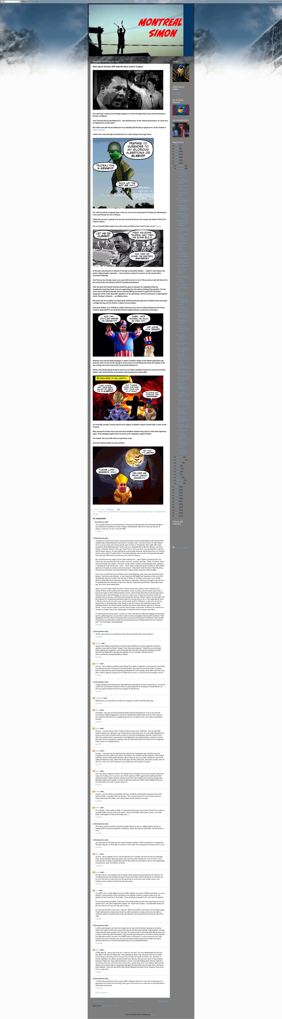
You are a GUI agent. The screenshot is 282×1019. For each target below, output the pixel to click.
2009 (177, 507)
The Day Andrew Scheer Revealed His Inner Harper (182, 237)
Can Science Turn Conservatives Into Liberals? (182, 200)
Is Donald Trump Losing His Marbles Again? (182, 254)
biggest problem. (99, 130)
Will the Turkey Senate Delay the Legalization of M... (182, 419)
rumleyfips (99, 698)
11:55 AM (99, 531)
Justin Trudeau (136, 512)
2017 (177, 163)
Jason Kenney (125, 512)
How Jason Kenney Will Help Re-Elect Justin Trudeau (182, 436)
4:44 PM (98, 722)
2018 (177, 160)
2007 (177, 513)
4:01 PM (98, 691)
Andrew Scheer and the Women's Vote (182, 187)
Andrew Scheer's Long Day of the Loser (182, 229)
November (181, 168)
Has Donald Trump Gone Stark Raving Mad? (181, 173)
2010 (177, 504)
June (179, 469)
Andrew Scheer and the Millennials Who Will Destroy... (182, 386)
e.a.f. (97, 890)
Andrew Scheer (103, 512)
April (178, 474)
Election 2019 (114, 512)
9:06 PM (98, 919)
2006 (177, 516)
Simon (97, 664)
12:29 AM (99, 988)
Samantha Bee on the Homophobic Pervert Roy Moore (182, 269)
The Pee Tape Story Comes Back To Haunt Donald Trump (182, 357)
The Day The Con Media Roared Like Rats (182, 349)
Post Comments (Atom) (110, 1006)
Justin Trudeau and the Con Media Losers (181, 309)
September (181, 460)
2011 (177, 501)
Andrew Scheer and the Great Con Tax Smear (182, 372)
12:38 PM (99, 625)
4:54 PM (98, 744)
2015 (177, 490)
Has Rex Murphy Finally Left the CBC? (182, 194)
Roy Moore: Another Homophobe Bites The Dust (182, 365)
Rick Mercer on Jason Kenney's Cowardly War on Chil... (182, 301)
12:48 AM (99, 943)
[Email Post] (118, 509)
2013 (177, 495)
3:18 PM (98, 675)
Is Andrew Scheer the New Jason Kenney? (182, 294)
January (180, 483)
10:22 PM (99, 884)
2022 (177, 148)
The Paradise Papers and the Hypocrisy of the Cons (182, 394)
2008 (177, 510)
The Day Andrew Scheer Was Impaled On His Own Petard (182, 207)
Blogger (153, 1014)
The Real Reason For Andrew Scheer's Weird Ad (182, 286)
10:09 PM (99, 866)
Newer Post (98, 1001)
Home (131, 1001)
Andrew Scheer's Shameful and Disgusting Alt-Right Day (182, 222)
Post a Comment (101, 992)
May (178, 471)
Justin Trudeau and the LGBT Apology (182, 181)
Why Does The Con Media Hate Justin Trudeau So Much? (182, 329)
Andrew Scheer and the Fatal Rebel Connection (181, 278)
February (180, 480)
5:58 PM (98, 801)
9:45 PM (98, 847)
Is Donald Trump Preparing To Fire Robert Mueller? (182, 444)
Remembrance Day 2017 (181, 344)
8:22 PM (98, 833)
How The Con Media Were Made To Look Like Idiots (182, 337)
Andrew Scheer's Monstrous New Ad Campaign (182, 315)
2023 (177, 145)
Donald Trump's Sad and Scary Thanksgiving (182, 215)
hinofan (98, 643)
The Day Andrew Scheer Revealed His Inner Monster (182, 411)
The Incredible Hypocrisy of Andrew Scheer (182, 451)
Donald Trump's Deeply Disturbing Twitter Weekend (181, 246)
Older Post (163, 1001)
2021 (177, 151)
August (179, 463)
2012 (177, 498)
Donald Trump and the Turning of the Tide (182, 379)
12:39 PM (99, 637)
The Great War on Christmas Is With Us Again (182, 261)
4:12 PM (98, 703)
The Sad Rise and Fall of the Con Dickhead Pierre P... (182, 403)
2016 (177, 487)
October (180, 457)
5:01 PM (98, 764)
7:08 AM (98, 972)
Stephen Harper (147, 512)
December (181, 165)
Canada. (158, 226)
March (179, 477)
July (178, 466)
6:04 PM (98, 817)
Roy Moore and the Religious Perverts (181, 321)
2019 (177, 157)
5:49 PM (98, 785)
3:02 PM (98, 657)
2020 (177, 154)
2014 (177, 492)
